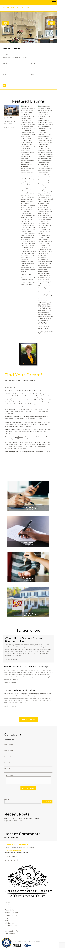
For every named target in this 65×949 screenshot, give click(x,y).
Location (5, 54)
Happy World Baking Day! (13, 821)
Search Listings (11, 915)
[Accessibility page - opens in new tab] (28, 946)
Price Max (33, 63)
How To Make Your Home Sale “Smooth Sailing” (26, 667)
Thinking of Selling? (28, 614)
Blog (7, 905)
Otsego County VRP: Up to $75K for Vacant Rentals (21, 819)
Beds (4, 74)
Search (6, 799)
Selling (7, 920)
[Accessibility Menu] (6, 942)
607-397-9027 (12, 856)
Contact (8, 907)
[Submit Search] (4, 85)
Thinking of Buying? (28, 579)
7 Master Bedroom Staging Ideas (19, 690)
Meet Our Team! (11, 926)
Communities (10, 934)
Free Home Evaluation (28, 544)
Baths (32, 74)
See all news (28, 719)
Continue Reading (11, 659)
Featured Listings (11, 913)
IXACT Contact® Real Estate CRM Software (27, 941)
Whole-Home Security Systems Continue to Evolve (24, 639)
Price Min (5, 63)
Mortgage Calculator (28, 508)
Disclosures (9, 923)
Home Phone (9, 763)
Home (7, 902)
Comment (9, 775)
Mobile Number (9, 769)
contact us (8, 448)
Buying (7, 918)
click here (19, 429)
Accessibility (10, 910)
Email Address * (9, 757)
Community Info (11, 931)
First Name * (8, 745)
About (7, 928)
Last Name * (8, 751)
